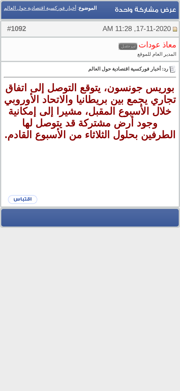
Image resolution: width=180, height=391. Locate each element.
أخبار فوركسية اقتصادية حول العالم (40, 8)
